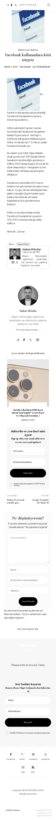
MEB (38, 252)
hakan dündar (31, 249)
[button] (11, 391)
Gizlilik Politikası (17, 733)
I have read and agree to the (29, 484)
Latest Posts (23, 244)
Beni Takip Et (28, 650)
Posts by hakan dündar (27, 330)
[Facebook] (12, 5)
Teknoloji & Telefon (28, 50)
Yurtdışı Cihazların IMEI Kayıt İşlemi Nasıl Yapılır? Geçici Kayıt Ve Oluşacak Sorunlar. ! (28, 413)
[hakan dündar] (15, 253)
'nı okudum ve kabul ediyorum (30, 733)
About (11, 244)
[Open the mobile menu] (48, 5)
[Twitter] (16, 5)
